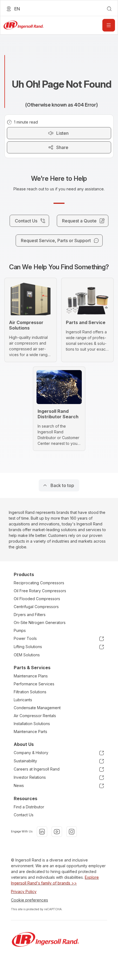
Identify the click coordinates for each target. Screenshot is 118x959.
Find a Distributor (29, 807)
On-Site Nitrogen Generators (40, 622)
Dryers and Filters (30, 614)
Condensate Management (37, 707)
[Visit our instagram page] (71, 831)
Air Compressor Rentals (35, 715)
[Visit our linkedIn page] (42, 831)
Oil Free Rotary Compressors (40, 590)
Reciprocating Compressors (39, 582)
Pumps (20, 630)
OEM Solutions (27, 654)
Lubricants (23, 699)
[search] (109, 8)
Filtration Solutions (30, 691)
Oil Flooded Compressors (37, 598)
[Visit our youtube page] (57, 831)
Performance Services (34, 684)
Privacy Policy (23, 891)
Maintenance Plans (31, 676)
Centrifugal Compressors (36, 606)
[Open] (108, 25)
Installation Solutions (32, 723)
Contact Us (23, 814)
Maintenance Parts (30, 731)
